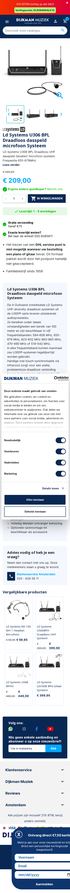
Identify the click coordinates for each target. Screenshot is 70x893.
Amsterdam (15, 805)
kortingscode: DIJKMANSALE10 (35, 10)
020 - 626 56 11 (28, 578)
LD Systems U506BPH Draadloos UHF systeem (46, 632)
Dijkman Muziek (19, 781)
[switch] (61, 451)
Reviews (12, 793)
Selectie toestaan (35, 511)
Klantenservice (18, 770)
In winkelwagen (47, 198)
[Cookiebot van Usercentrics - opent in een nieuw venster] (54, 378)
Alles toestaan (35, 499)
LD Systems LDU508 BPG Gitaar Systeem (49, 686)
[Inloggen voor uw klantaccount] (55, 21)
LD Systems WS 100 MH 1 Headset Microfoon (18, 630)
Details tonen (50, 488)
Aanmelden (44, 884)
